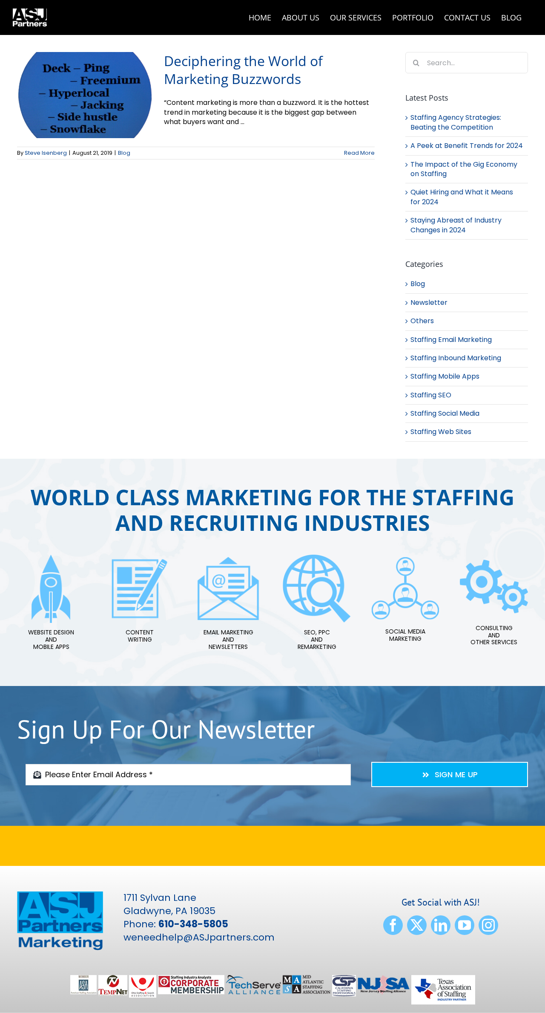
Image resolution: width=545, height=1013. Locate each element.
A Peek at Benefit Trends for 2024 (466, 146)
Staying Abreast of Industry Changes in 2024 (456, 224)
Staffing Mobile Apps (444, 376)
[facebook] (393, 925)
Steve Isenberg (46, 153)
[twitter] (417, 925)
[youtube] (464, 925)
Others (422, 321)
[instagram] (488, 925)
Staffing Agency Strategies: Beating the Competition (455, 122)
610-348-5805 (193, 924)
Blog (124, 153)
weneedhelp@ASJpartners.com (199, 937)
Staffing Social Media (444, 413)
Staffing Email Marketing (451, 339)
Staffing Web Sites (440, 432)
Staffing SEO (430, 395)
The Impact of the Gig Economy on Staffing (463, 169)
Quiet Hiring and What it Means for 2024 (461, 196)
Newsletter (428, 302)
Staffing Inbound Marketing (455, 358)
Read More (359, 153)
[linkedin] (440, 925)
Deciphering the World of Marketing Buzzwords (243, 70)
